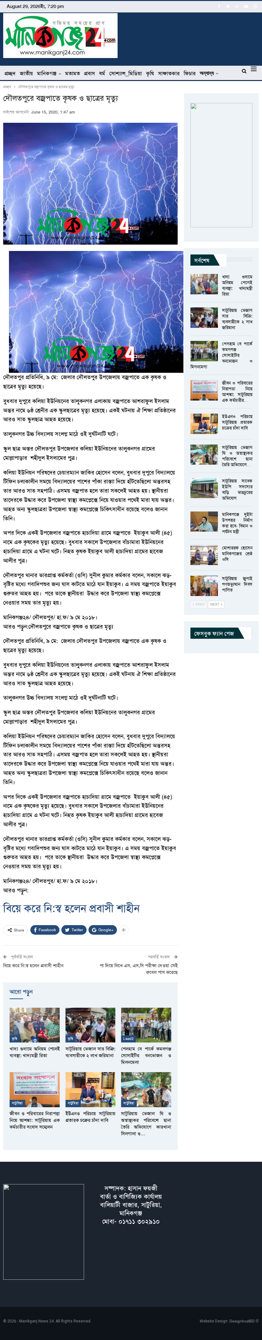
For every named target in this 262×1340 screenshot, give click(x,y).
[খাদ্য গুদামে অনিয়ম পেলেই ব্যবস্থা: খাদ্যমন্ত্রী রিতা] (35, 1025)
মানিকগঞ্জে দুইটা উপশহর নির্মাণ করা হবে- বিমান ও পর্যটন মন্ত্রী (237, 523)
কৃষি (150, 73)
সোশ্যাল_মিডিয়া (125, 73)
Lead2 (128, 1038)
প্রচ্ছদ (10, 73)
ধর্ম (102, 73)
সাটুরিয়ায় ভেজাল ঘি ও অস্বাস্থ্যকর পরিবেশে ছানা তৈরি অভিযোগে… (237, 456)
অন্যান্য (207, 73)
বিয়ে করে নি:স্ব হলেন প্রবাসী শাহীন (71, 908)
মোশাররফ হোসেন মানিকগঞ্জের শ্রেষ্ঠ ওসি (237, 553)
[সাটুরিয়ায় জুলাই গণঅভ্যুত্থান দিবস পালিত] (204, 586)
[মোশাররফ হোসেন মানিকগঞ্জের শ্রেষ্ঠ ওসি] (204, 555)
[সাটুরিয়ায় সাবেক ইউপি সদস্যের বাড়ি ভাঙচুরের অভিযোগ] (204, 488)
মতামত (72, 73)
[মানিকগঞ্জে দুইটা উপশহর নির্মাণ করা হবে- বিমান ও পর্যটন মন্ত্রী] (204, 522)
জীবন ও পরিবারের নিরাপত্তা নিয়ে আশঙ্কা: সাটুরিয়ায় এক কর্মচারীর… (237, 391)
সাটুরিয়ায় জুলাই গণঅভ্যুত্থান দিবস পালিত (237, 584)
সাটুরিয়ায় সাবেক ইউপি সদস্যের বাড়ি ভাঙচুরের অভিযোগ (237, 489)
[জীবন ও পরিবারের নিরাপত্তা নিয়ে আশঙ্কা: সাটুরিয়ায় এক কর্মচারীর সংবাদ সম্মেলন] (35, 1089)
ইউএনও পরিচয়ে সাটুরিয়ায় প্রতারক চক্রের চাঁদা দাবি (237, 422)
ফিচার (190, 73)
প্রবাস (89, 73)
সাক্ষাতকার (169, 73)
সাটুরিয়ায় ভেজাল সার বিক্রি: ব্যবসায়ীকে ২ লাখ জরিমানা (237, 318)
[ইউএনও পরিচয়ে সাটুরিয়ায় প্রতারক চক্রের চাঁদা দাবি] (91, 1089)
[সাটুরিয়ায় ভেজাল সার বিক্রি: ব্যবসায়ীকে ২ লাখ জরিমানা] (91, 1025)
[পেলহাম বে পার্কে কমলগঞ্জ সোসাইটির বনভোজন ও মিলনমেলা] (146, 1025)
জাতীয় (26, 73)
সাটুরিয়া (17, 1103)
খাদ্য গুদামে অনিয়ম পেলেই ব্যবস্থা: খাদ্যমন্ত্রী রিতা (237, 285)
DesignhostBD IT (244, 1321)
